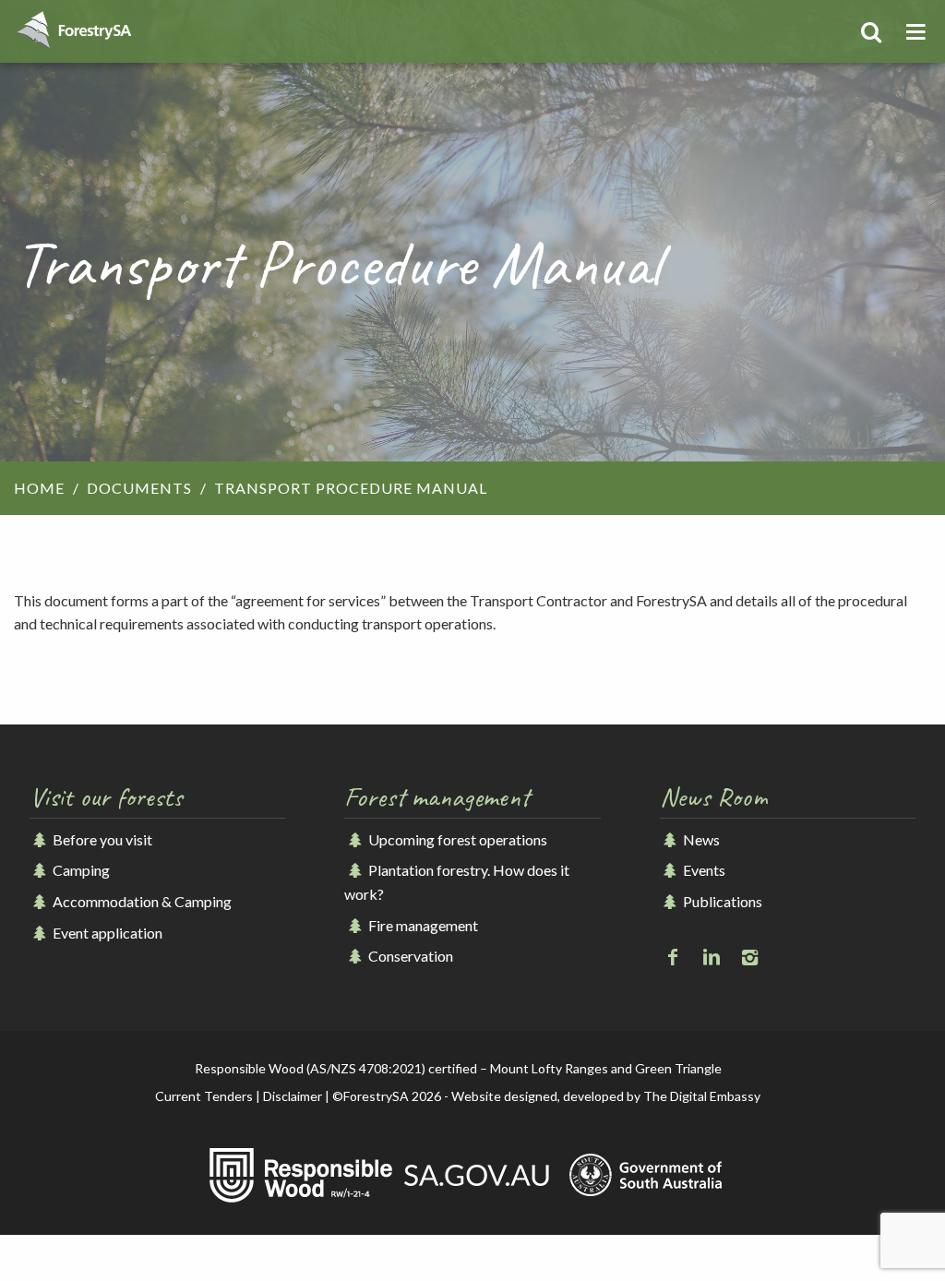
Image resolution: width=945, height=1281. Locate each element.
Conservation (408, 955)
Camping (80, 870)
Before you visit (101, 839)
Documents (139, 488)
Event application (106, 932)
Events (702, 870)
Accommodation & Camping (141, 901)
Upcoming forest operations (455, 839)
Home (39, 488)
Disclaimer (292, 1096)
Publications (721, 901)
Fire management (421, 925)
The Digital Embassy (701, 1096)
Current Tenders (204, 1096)
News (700, 839)
